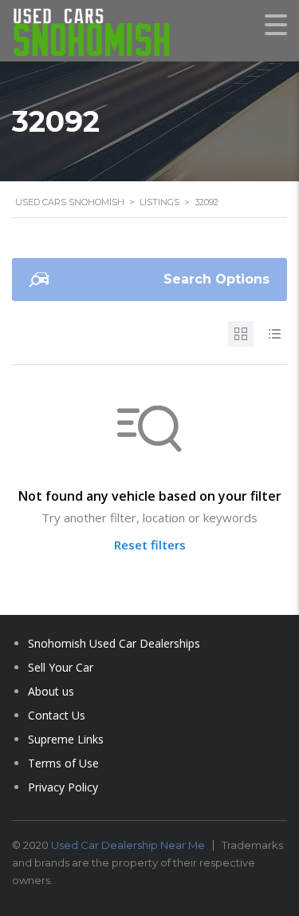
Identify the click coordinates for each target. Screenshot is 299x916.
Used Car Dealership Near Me (128, 845)
